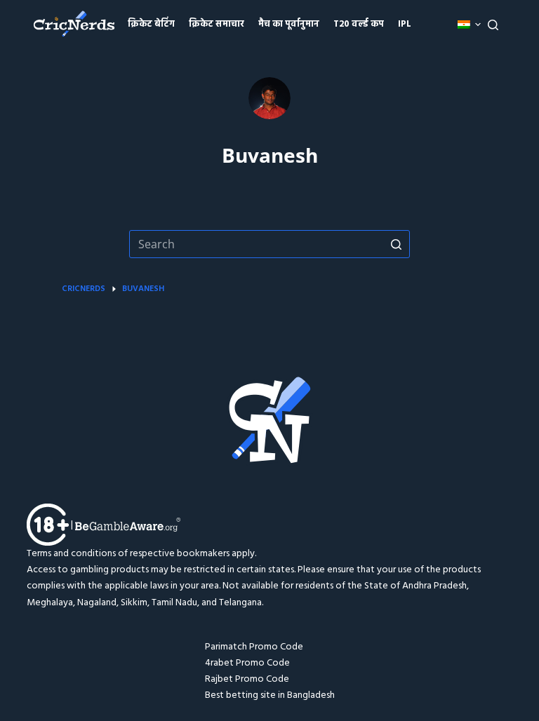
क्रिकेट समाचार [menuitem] (216, 24)
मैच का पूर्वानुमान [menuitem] (288, 24)
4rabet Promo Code (247, 663)
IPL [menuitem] (404, 24)
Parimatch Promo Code (254, 647)
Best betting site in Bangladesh (270, 695)
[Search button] (396, 244)
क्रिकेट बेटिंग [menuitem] (151, 24)
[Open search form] (493, 25)
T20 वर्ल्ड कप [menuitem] (358, 24)
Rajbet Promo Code (247, 679)
